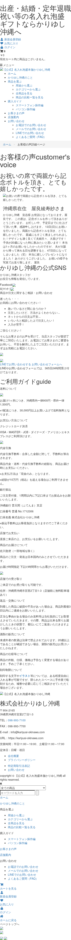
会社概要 (13, 756)
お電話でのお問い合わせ (31, 125)
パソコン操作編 (25, 109)
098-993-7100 (17, 720)
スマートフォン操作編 (29, 105)
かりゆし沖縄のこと (20, 77)
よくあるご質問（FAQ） (31, 137)
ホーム (12, 73)
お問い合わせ (16, 121)
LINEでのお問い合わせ (30, 133)
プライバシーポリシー (22, 760)
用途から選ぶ (24, 85)
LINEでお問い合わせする (15, 364)
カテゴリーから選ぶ (28, 89)
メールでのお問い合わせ (31, 129)
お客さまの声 (16, 113)
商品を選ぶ (15, 81)
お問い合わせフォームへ (47, 364)
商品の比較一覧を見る (29, 97)
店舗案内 (13, 117)
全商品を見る (24, 93)
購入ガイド (15, 101)
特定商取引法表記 (19, 766)
